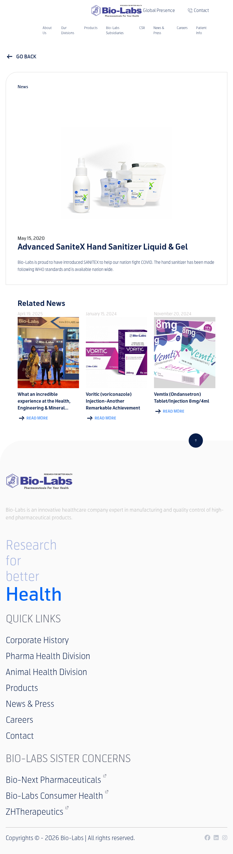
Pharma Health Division (48, 656)
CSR (142, 28)
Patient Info (201, 30)
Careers (182, 28)
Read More (37, 418)
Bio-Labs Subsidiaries (115, 30)
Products (90, 28)
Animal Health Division (46, 672)
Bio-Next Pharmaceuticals (53, 780)
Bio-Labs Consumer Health (54, 796)
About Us (47, 30)
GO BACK (25, 56)
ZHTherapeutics (34, 811)
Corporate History (37, 640)
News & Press (158, 30)
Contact (201, 10)
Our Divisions (67, 30)
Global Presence (159, 10)
